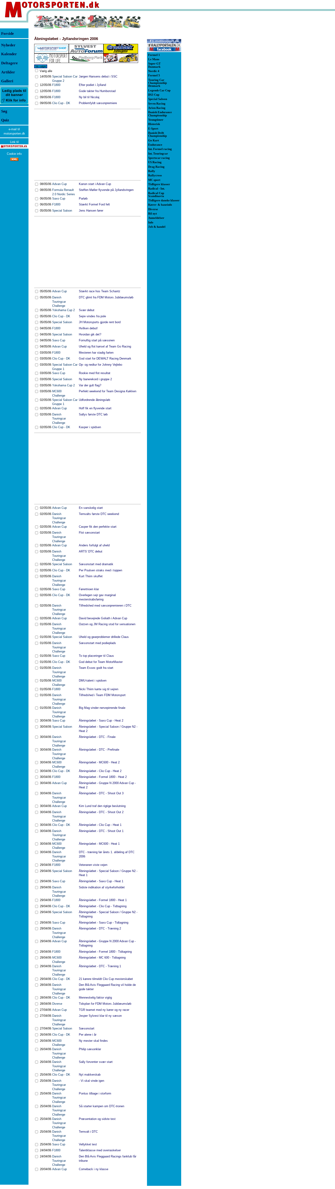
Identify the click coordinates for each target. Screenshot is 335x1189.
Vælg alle (45, 71)
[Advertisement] (87, 144)
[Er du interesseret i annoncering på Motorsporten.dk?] (14, 103)
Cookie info (14, 153)
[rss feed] (14, 160)
